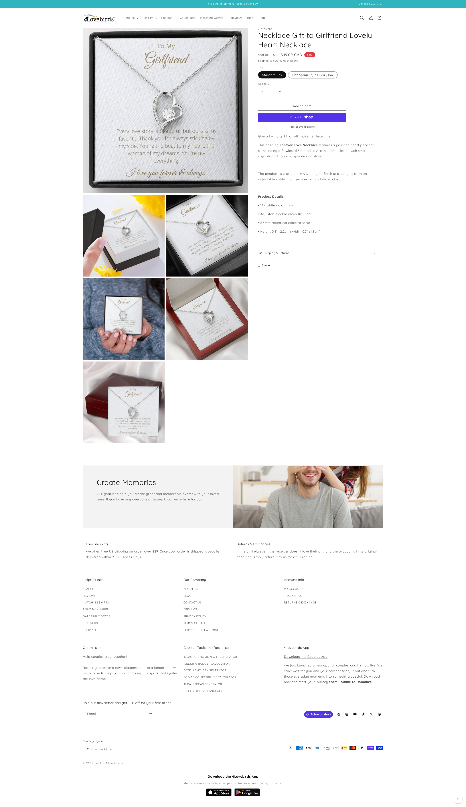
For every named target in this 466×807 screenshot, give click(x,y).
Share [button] (266, 265)
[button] (130, 18)
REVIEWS (89, 595)
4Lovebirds (98, 763)
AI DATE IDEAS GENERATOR (202, 684)
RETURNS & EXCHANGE (300, 602)
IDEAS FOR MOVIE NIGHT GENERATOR (210, 656)
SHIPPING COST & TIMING (201, 630)
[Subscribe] (150, 713)
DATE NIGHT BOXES (96, 616)
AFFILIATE (190, 609)
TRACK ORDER (294, 595)
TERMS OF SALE (194, 623)
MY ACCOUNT (293, 589)
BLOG (187, 595)
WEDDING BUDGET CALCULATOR (206, 663)
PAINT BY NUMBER (96, 609)
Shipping (263, 60)
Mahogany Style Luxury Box (313, 75)
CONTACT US (192, 602)
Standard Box (272, 75)
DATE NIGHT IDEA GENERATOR (205, 670)
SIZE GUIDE (91, 623)
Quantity (263, 83)
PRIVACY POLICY (194, 616)
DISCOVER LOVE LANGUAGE (203, 691)
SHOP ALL (90, 630)
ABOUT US (190, 589)
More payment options (302, 126)
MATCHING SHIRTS (96, 602)
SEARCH (88, 589)
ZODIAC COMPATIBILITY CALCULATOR (209, 677)
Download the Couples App (305, 656)
